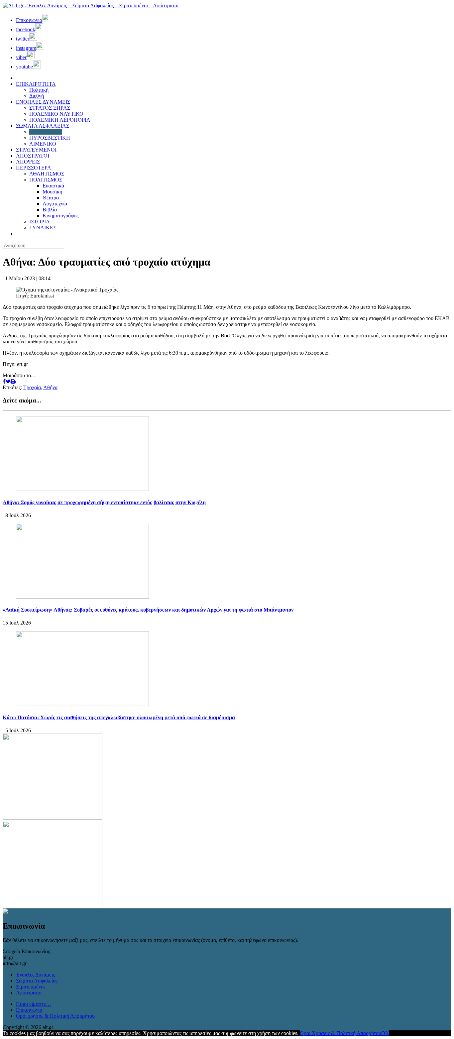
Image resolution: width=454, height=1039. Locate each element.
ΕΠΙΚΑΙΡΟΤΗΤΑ (36, 84)
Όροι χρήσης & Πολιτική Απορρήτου (55, 1016)
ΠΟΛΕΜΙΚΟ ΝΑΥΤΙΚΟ (56, 114)
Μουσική (52, 191)
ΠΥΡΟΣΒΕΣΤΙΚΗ (49, 138)
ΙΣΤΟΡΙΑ (39, 221)
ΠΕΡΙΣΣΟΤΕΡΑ (33, 168)
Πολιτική (39, 90)
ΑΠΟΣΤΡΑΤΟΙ (32, 156)
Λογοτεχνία (55, 203)
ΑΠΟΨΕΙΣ (28, 162)
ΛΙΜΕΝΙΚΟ (42, 144)
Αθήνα (50, 387)
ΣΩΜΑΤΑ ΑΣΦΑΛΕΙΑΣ (42, 126)
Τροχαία (32, 387)
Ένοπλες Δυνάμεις (35, 975)
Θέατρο (51, 197)
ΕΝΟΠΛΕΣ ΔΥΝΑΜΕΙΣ (43, 102)
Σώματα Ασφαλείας (36, 980)
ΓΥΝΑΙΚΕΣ (42, 227)
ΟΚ (385, 1033)
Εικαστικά (53, 185)
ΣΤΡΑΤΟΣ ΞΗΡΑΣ (49, 108)
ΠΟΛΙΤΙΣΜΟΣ (45, 179)
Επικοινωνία (29, 1010)
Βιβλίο (50, 209)
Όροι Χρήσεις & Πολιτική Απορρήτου (340, 1033)
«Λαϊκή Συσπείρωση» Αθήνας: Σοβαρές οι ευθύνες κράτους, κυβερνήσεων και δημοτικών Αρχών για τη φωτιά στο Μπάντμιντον (148, 610)
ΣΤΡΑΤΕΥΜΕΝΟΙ (36, 150)
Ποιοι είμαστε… (33, 1004)
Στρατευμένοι (30, 986)
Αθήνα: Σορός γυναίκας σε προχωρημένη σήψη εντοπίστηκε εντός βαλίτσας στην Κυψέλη (104, 502)
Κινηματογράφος (60, 215)
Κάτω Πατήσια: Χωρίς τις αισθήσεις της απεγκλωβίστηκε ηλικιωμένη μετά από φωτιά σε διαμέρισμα (119, 717)
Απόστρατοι (29, 992)
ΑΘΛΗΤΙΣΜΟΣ (46, 173)
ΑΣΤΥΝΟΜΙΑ (45, 132)
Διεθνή (36, 96)
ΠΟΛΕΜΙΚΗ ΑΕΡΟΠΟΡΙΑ (59, 120)
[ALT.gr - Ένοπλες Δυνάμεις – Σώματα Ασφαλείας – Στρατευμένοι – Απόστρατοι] (90, 5)
